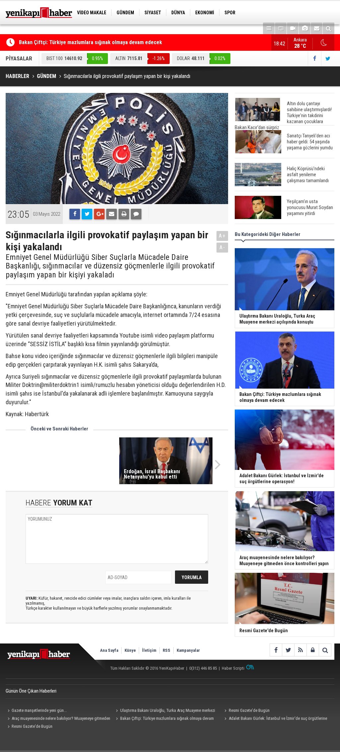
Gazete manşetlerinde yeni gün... (39, 710)
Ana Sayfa (109, 650)
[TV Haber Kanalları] (281, 28)
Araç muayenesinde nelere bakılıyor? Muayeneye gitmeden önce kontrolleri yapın (58, 719)
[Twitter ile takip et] (327, 58)
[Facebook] (74, 214)
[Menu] (269, 28)
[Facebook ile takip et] (314, 58)
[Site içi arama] (328, 28)
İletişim (149, 650)
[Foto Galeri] (304, 28)
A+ (222, 236)
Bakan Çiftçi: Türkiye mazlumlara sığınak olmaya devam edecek (90, 42)
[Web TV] (292, 28)
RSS (166, 650)
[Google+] (99, 214)
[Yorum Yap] (136, 214)
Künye (130, 650)
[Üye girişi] (312, 649)
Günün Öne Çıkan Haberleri (31, 691)
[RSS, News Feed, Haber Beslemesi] (300, 649)
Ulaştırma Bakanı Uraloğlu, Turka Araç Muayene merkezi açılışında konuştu (164, 711)
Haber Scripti (233, 668)
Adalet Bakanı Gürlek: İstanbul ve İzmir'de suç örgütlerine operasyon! (274, 719)
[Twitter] (87, 214)
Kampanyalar (188, 650)
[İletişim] (316, 28)
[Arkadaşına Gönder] (111, 214)
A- (222, 247)
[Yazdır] (124, 214)
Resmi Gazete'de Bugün (249, 710)
